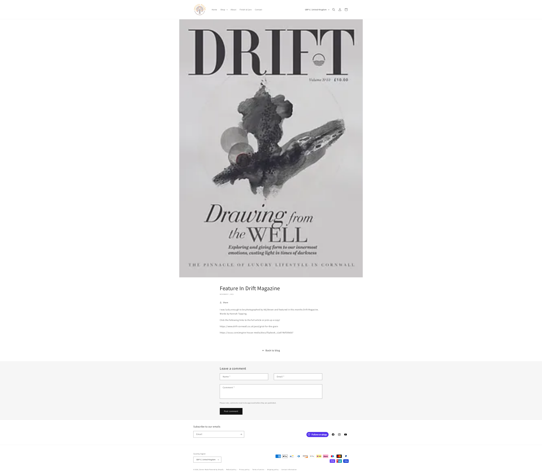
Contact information (289, 469)
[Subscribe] (241, 434)
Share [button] (225, 302)
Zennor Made (204, 469)
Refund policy (231, 469)
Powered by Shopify (216, 469)
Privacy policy (244, 469)
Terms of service (258, 469)
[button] (224, 10)
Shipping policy (273, 469)
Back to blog (272, 350)
